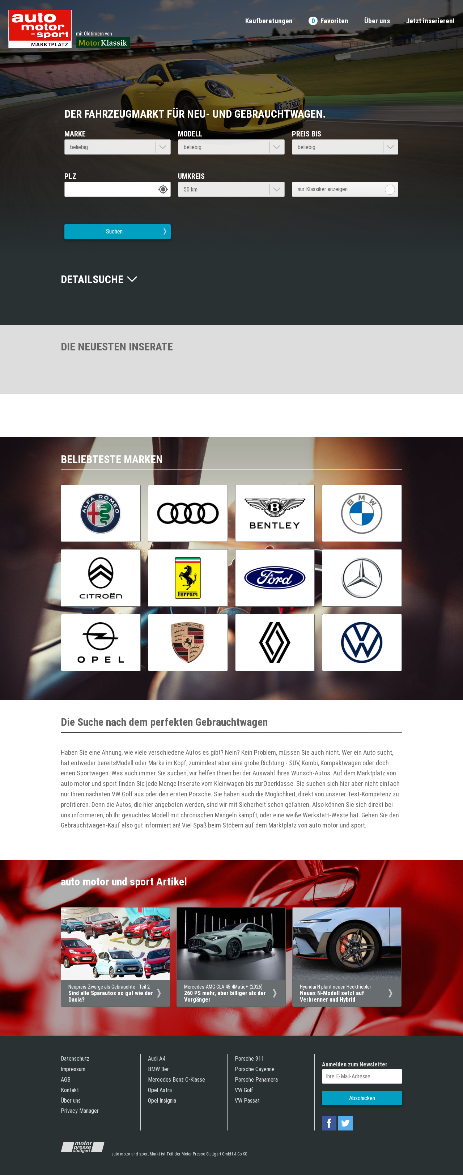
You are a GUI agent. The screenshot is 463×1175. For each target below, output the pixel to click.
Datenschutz (75, 1058)
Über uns (377, 21)
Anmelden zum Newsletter (354, 1064)
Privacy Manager (80, 1110)
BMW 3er (158, 1069)
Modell (190, 134)
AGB (66, 1079)
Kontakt (70, 1090)
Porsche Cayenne (255, 1069)
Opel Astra (160, 1090)
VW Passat (247, 1100)
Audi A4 (156, 1058)
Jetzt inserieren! (430, 21)
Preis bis (306, 134)
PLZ (70, 176)
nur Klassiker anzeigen (323, 189)
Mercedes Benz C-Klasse (176, 1079)
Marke (75, 134)
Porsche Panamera (256, 1079)
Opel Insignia (162, 1100)
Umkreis (191, 176)
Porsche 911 (249, 1058)
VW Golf (244, 1090)
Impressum (73, 1069)
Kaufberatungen (269, 21)
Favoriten (329, 21)
